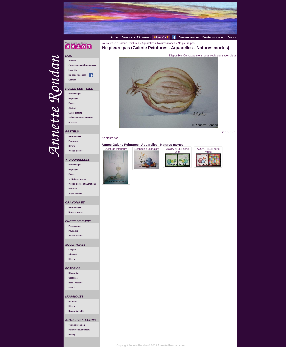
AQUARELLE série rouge (208, 150)
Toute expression (77, 325)
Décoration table (76, 311)
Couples (72, 249)
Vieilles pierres (76, 151)
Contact (232, 37)
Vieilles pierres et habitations (82, 184)
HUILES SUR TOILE (79, 88)
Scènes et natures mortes (81, 118)
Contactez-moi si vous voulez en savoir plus (209, 55)
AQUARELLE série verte (177, 150)
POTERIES (72, 268)
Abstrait (72, 108)
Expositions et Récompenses (136, 37)
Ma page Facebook (77, 75)
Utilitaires (73, 278)
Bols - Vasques (76, 283)
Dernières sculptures (213, 37)
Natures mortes (79, 179)
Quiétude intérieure (116, 149)
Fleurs (71, 103)
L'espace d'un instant (146, 149)
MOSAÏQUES (74, 296)
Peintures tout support (79, 330)
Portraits (73, 122)
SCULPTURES (75, 244)
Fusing (72, 334)
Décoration (74, 273)
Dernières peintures (189, 37)
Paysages (73, 98)
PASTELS (72, 131)
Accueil (115, 37)
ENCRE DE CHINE (78, 221)
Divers (72, 146)
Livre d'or (161, 37)
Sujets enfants (75, 113)
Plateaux (73, 301)
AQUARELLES (79, 159)
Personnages (75, 94)
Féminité (73, 254)
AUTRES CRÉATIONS (80, 320)
